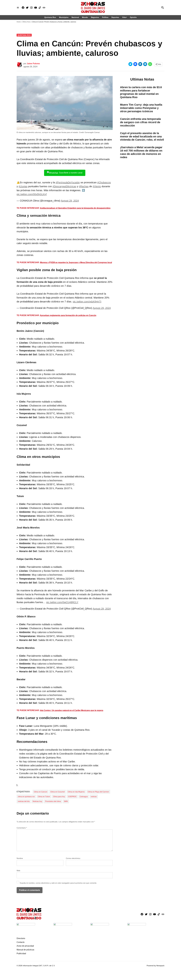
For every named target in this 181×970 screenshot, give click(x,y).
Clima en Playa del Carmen (98, 792)
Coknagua (84, 796)
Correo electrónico (73, 858)
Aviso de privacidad (25, 946)
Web (18, 871)
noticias (94, 796)
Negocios (95, 17)
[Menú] (18, 7)
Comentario (22, 828)
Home (19, 22)
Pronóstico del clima (53, 801)
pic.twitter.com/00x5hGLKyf (32, 194)
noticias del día (24, 801)
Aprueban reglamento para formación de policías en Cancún (68, 315)
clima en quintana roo (26, 796)
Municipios (63, 17)
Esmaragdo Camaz (92, 132)
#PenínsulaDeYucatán (68, 182)
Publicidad (21, 953)
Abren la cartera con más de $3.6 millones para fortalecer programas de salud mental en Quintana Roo (141, 92)
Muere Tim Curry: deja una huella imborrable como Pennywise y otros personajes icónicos (141, 108)
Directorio (21, 938)
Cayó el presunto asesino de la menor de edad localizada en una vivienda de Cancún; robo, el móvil (142, 136)
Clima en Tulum (44, 796)
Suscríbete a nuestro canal (70, 173)
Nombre (20, 858)
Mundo (85, 17)
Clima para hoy (59, 796)
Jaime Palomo (33, 63)
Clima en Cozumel (57, 792)
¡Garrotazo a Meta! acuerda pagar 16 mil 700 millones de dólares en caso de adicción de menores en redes (141, 152)
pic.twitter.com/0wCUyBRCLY (62, 602)
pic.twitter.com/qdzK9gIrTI (87, 301)
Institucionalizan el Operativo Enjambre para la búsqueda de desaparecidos (75, 208)
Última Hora (26, 22)
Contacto (21, 942)
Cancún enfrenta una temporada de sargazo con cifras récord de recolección (140, 122)
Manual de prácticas (25, 950)
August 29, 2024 (70, 200)
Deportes (115, 17)
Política (105, 17)
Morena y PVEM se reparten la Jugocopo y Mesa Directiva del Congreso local (76, 262)
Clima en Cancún (40, 792)
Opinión (133, 17)
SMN (66, 801)
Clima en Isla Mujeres (76, 792)
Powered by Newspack (155, 966)
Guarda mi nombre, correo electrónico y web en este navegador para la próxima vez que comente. (58, 883)
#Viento (97, 186)
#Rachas (84, 186)
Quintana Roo (50, 17)
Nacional (75, 17)
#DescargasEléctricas (64, 186)
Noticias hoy (37, 801)
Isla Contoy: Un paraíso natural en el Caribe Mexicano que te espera (71, 710)
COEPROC (72, 796)
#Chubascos (104, 182)
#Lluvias (23, 186)
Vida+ (124, 17)
